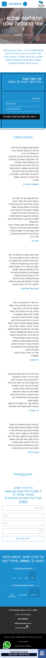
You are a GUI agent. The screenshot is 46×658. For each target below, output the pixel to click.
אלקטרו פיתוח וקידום (23, 646)
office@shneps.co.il (23, 623)
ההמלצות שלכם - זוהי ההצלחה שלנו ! (23, 23)
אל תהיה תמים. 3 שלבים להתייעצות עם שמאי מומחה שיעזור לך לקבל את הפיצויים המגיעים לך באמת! (23, 494)
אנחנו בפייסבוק (23, 474)
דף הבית (27, 35)
